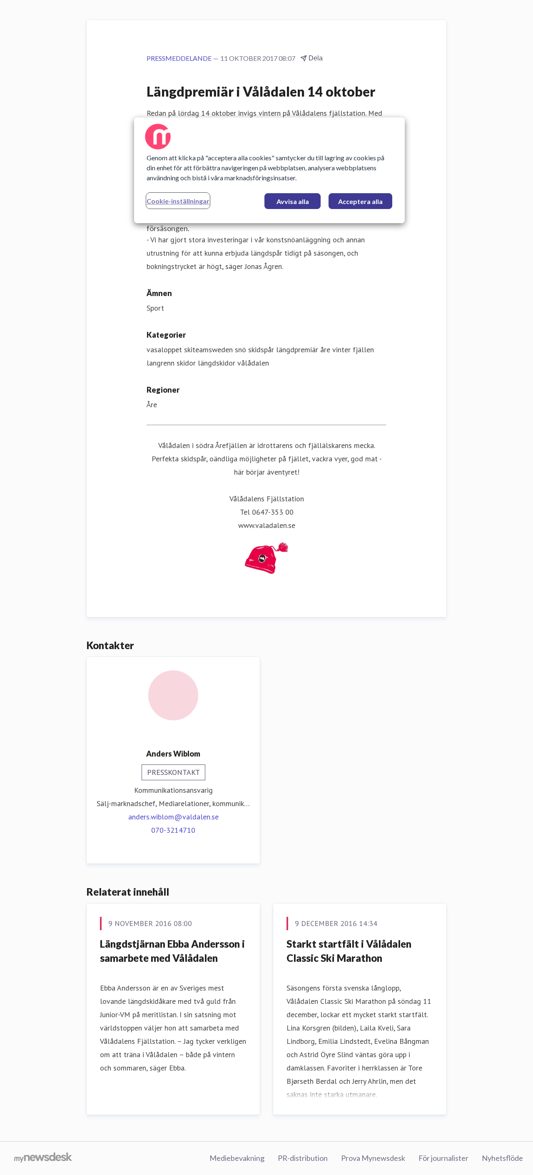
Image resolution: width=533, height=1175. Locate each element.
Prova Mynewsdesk (373, 1158)
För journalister (443, 1158)
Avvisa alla (292, 201)
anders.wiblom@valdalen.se (173, 817)
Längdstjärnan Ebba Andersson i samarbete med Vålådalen (172, 951)
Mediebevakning (236, 1158)
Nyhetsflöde (502, 1158)
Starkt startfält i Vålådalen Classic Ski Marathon (348, 951)
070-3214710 (173, 830)
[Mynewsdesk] (43, 1158)
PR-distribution (303, 1158)
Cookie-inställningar (178, 201)
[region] (269, 170)
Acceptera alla (360, 201)
